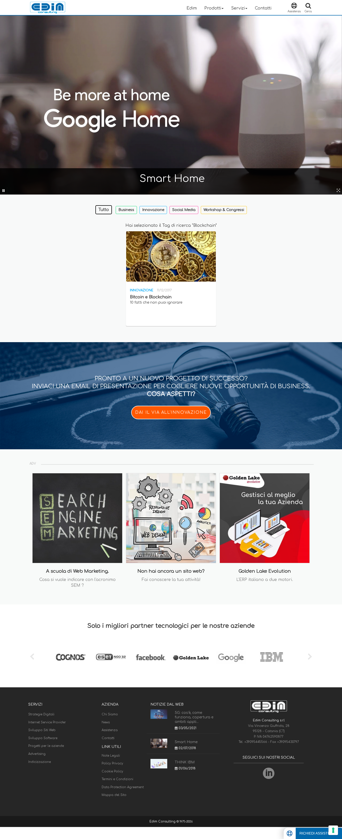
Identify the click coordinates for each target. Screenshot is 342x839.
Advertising (37, 754)
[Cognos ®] (71, 657)
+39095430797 (288, 742)
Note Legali (111, 755)
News (106, 722)
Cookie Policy (112, 771)
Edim (192, 8)
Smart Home (186, 742)
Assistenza (110, 730)
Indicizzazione (39, 762)
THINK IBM (185, 762)
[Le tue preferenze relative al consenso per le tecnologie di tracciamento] (333, 830)
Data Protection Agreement (123, 787)
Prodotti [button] (212, 8)
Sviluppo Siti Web (42, 730)
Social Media (184, 210)
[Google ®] (231, 657)
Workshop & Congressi (224, 210)
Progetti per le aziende (46, 746)
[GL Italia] (191, 657)
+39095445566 (256, 742)
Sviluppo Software (42, 738)
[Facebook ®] (151, 657)
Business (126, 210)
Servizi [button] (238, 8)
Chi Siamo (110, 714)
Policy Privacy (112, 763)
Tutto (103, 209)
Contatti (263, 8)
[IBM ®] (271, 657)
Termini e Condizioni (117, 779)
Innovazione (153, 210)
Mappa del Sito (114, 795)
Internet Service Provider (47, 722)
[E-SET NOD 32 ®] (111, 657)
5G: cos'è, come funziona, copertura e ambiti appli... (194, 717)
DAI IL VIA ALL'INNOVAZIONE (171, 412)
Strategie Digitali (41, 714)
